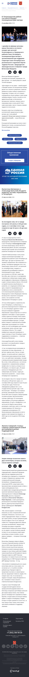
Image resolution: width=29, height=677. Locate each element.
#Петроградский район (15, 142)
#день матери (7, 139)
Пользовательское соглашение (14, 658)
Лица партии (19, 618)
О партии (5, 618)
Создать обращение (14, 160)
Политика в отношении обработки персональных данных (14, 661)
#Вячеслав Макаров (14, 135)
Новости (22, 7)
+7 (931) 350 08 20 (14, 633)
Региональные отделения (7, 622)
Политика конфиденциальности (14, 659)
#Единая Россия (20, 139)
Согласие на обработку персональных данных (14, 663)
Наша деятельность (13, 7)
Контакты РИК (20, 621)
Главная (4, 7)
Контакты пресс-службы (7, 626)
